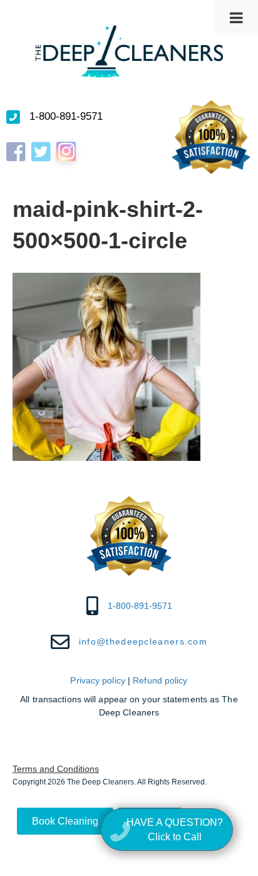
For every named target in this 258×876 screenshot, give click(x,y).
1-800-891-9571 (66, 116)
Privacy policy (97, 680)
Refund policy (160, 680)
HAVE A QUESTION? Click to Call (174, 829)
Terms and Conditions (56, 769)
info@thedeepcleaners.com (143, 641)
